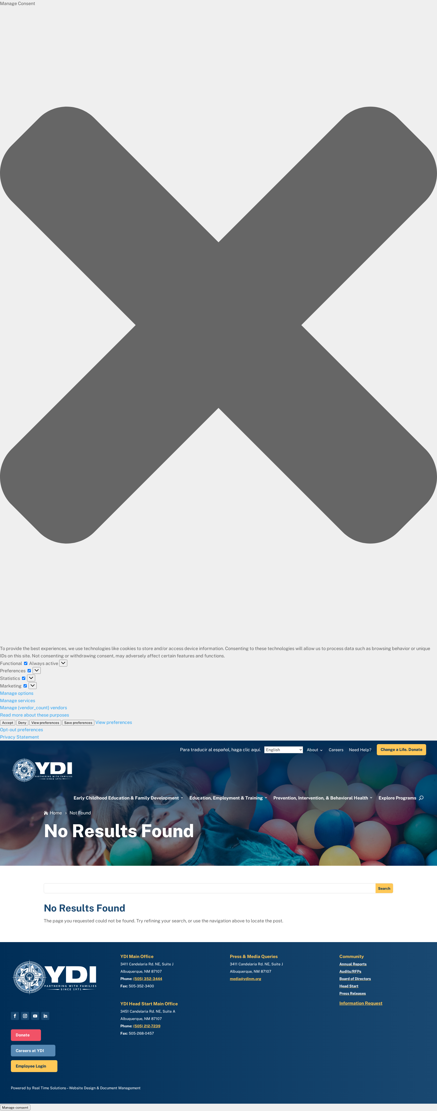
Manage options (16, 693)
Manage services (17, 700)
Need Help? (360, 749)
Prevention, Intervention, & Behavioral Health (320, 798)
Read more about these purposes (34, 715)
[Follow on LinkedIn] (45, 1016)
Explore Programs (397, 798)
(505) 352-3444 (147, 978)
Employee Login (31, 1066)
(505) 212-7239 (146, 1026)
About (312, 749)
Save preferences (78, 723)
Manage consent (15, 1107)
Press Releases (352, 993)
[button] (218, 326)
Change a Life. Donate (401, 749)
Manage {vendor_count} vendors (33, 707)
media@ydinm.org (245, 978)
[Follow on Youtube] (35, 1016)
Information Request (360, 1003)
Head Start (348, 986)
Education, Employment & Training (226, 798)
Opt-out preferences (21, 729)
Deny (22, 723)
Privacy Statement (19, 737)
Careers (336, 749)
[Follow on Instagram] (25, 1016)
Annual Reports (353, 964)
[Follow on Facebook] (15, 1016)
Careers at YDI (30, 1050)
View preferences (45, 723)
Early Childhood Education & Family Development (126, 798)
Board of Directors (355, 978)
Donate (23, 1035)
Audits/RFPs (350, 971)
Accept (7, 723)
